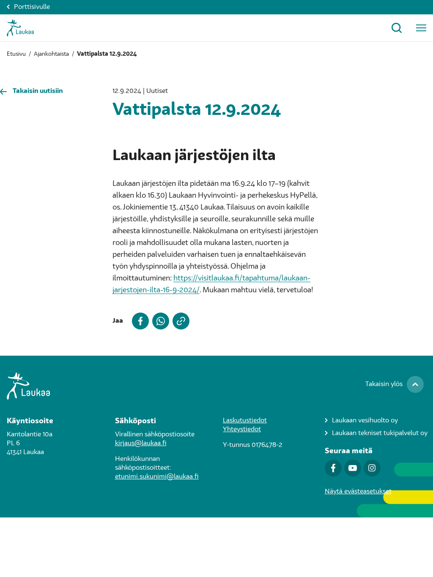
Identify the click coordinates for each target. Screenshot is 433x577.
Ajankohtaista (51, 54)
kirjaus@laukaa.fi (141, 443)
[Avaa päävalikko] (421, 27)
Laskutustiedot (245, 420)
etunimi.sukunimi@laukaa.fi (157, 477)
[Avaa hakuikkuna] (396, 28)
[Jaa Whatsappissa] (159, 321)
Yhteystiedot (242, 429)
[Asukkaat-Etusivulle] (20, 27)
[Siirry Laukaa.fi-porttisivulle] (216, 386)
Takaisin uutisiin (38, 91)
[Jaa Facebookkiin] (139, 321)
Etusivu (16, 54)
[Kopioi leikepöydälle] (179, 321)
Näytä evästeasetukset (358, 491)
